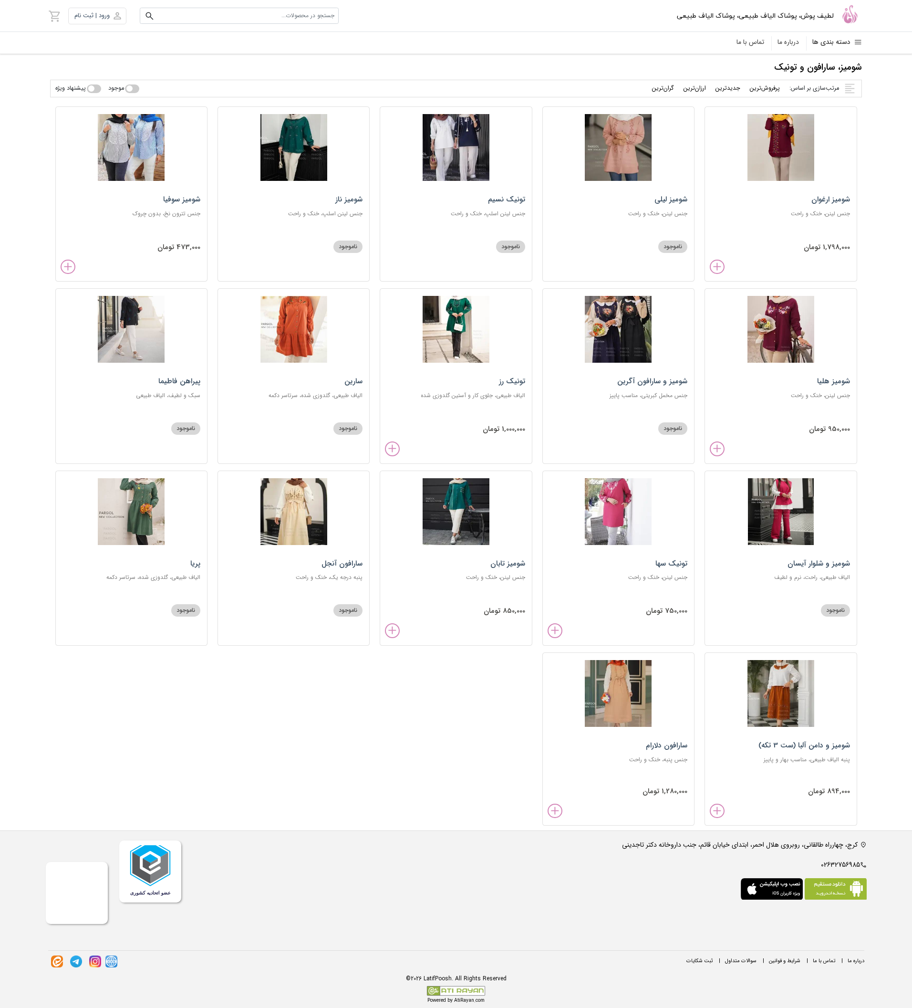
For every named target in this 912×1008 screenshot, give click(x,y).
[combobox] (239, 16)
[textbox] (239, 15)
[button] (97, 16)
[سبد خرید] (55, 16)
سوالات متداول (741, 961)
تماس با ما (750, 42)
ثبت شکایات (699, 961)
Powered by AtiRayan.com (456, 1000)
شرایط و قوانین (784, 961)
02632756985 (840, 865)
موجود (116, 88)
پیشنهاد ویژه (70, 88)
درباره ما (788, 42)
